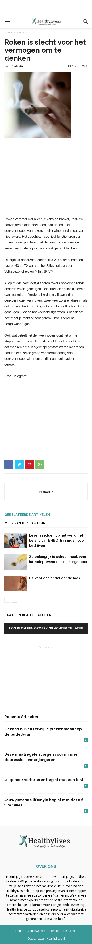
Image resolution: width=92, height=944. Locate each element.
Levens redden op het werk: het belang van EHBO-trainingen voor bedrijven (57, 540)
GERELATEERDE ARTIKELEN (27, 515)
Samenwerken (36, 931)
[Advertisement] (46, 7)
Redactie (17, 66)
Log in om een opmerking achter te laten (46, 628)
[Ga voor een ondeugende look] (15, 583)
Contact (54, 931)
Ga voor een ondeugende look (54, 578)
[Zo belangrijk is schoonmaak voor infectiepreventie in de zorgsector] (15, 562)
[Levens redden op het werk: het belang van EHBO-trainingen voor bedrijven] (15, 540)
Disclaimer (70, 931)
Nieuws (21, 32)
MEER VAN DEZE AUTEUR (24, 523)
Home (8, 32)
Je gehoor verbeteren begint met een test (43, 779)
